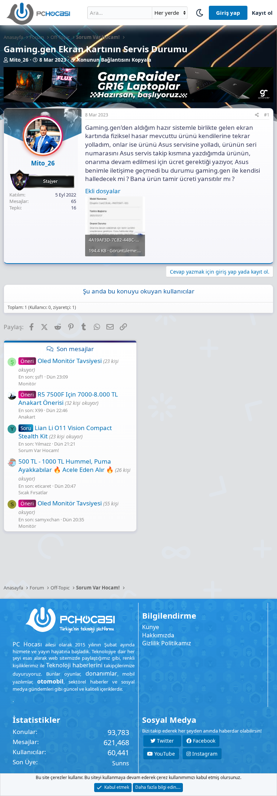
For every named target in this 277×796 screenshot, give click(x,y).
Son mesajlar (75, 349)
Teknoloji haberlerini (74, 665)
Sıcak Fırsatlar (33, 492)
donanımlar (101, 673)
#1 (266, 115)
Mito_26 (18, 60)
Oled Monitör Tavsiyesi (61, 361)
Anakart (26, 417)
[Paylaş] (256, 115)
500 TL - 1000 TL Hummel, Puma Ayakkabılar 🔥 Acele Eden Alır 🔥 (66, 465)
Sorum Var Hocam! (38, 450)
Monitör (27, 383)
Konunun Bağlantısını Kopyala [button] (114, 60)
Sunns (120, 763)
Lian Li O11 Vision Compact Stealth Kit (65, 432)
